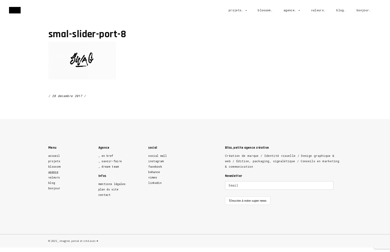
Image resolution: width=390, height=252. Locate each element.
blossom (54, 166)
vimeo (152, 177)
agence (53, 172)
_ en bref (105, 155)
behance (154, 172)
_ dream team (108, 166)
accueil (54, 155)
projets (54, 161)
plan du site (108, 189)
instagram (156, 161)
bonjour (54, 188)
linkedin (155, 183)
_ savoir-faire (110, 161)
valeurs (54, 177)
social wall (157, 155)
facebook (155, 166)
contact (104, 195)
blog (51, 183)
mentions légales (111, 184)
